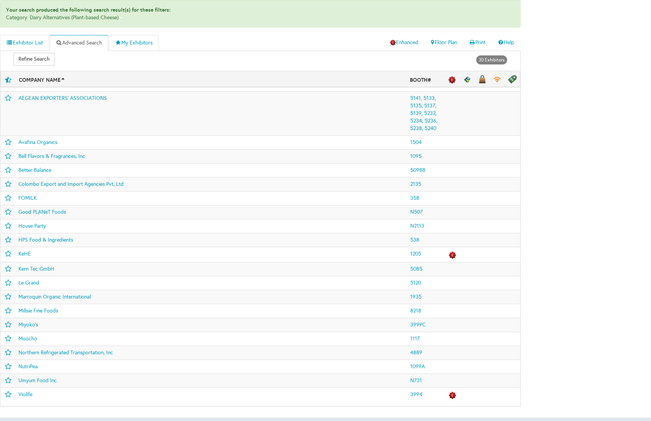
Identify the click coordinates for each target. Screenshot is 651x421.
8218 (415, 311)
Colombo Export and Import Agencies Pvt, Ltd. (71, 184)
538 (414, 240)
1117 (415, 338)
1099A (417, 366)
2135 (415, 184)
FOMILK (27, 198)
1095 (416, 156)
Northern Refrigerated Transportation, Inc (65, 352)
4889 (416, 352)
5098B (417, 170)
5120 (415, 283)
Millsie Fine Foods (38, 311)
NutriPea (28, 366)
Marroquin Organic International (54, 297)
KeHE (24, 254)
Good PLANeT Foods (42, 212)
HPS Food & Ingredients (45, 240)
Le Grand (28, 283)
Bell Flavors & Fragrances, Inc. (52, 156)
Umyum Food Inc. (38, 380)
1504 (416, 142)
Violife (25, 394)
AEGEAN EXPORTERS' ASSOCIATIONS (62, 98)
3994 (416, 394)
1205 (415, 254)
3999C (418, 324)
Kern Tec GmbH (36, 269)
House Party (32, 226)
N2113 (417, 226)
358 (414, 198)
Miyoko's (28, 324)
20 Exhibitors (491, 60)
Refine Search (34, 59)
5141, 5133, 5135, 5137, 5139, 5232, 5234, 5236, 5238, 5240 (423, 113)
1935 (416, 297)
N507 (416, 212)
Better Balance (34, 170)
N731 (416, 380)
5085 (416, 269)
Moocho (27, 338)
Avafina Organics (37, 142)
